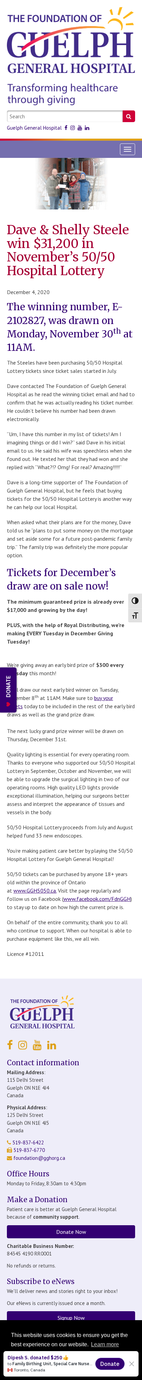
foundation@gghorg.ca (39, 1158)
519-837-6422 (27, 1142)
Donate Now (71, 1231)
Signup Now (71, 1317)
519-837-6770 (28, 1150)
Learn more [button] (105, 1344)
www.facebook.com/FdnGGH (97, 898)
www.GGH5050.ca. (35, 890)
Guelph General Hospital (34, 128)
